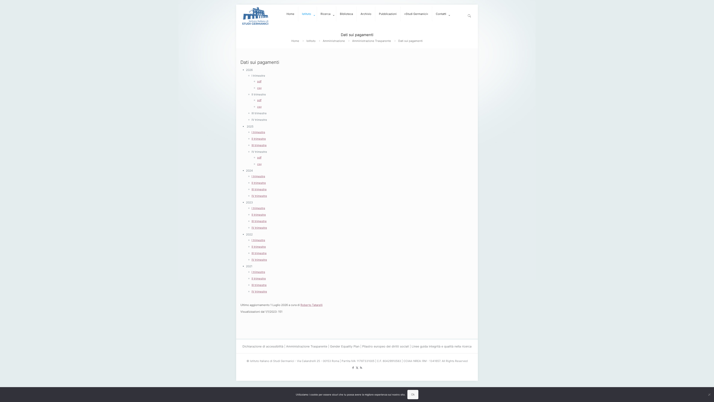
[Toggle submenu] (307, 25)
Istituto (311, 41)
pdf (259, 81)
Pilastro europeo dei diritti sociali (385, 346)
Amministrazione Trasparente (371, 41)
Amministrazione (334, 41)
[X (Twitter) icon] (357, 367)
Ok (413, 394)
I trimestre (258, 132)
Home (295, 41)
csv (259, 88)
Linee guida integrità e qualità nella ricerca (442, 346)
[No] (709, 394)
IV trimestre (259, 196)
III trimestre (259, 145)
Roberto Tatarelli (311, 305)
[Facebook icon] (353, 367)
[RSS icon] (361, 367)
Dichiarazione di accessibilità (262, 346)
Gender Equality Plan (344, 346)
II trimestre (259, 139)
